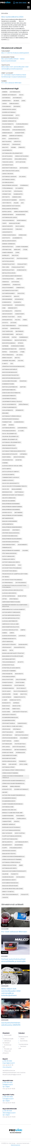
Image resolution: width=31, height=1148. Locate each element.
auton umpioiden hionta (11, 615)
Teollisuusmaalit (8, 1039)
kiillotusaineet (7, 287)
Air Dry (4, 792)
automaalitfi (7, 311)
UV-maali (5, 577)
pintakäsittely (7, 247)
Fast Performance (9, 325)
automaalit (17, 98)
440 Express (6, 697)
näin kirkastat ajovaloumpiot (13, 609)
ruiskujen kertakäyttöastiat (13, 653)
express (16, 703)
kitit (4, 138)
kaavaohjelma (7, 115)
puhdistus (16, 284)
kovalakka (20, 877)
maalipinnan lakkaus (9, 185)
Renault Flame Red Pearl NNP (12, 813)
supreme (5, 346)
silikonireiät (22, 544)
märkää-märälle (8, 824)
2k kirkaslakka (7, 182)
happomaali (19, 492)
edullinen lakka (20, 159)
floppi (4, 848)
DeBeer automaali (15, 135)
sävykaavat (6, 647)
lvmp (4, 425)
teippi (4, 223)
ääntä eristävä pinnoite (11, 393)
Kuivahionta (19, 305)
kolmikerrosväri (8, 720)
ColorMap (24, 738)
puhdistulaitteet (8, 264)
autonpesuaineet (8, 293)
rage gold (6, 706)
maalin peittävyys (9, 853)
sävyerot (15, 530)
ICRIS (23, 100)
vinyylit (19, 279)
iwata (4, 650)
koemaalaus (20, 752)
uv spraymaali (7, 582)
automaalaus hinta (9, 868)
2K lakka (22, 176)
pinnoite (22, 147)
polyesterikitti (7, 124)
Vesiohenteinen (7, 334)
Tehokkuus (16, 144)
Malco (16, 296)
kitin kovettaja (8, 665)
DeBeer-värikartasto (10, 118)
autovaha (15, 282)
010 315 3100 (21, 3)
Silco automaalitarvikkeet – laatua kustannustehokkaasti (12, 60)
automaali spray (8, 767)
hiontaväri (6, 694)
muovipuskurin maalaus (11, 378)
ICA (12, 363)
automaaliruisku (8, 428)
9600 (4, 764)
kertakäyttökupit (9, 714)
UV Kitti (5, 322)
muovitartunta (20, 340)
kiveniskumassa (8, 688)
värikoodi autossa (9, 865)
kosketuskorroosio (9, 536)
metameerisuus (7, 518)
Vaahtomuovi (7, 305)
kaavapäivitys (19, 647)
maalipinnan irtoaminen (11, 550)
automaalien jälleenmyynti (12, 153)
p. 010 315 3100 (7, 1061)
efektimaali (14, 599)
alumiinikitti (17, 238)
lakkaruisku (22, 428)
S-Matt (5, 363)
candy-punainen (22, 247)
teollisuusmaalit (8, 662)
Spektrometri (7, 674)
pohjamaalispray (8, 676)
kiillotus (21, 293)
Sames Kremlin (7, 252)
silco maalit (21, 688)
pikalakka (6, 130)
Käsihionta (19, 299)
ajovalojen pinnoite (9, 621)
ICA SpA (20, 360)
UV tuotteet (6, 191)
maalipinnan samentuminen (12, 506)
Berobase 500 (7, 492)
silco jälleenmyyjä (9, 433)
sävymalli (16, 729)
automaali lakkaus (9, 176)
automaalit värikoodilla (11, 416)
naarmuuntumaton (9, 349)
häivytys (17, 141)
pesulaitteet (22, 264)
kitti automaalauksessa (11, 830)
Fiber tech (16, 709)
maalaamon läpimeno (10, 209)
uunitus (22, 349)
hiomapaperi (20, 214)
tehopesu (23, 381)
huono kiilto (7, 512)
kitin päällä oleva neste (11, 668)
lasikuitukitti (14, 138)
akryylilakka (7, 159)
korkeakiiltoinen (17, 346)
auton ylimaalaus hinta (11, 562)
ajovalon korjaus (9, 636)
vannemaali (23, 337)
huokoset (6, 530)
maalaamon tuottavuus (11, 206)
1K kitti (22, 200)
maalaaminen (16, 489)
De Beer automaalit (21, 789)
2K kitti (20, 662)
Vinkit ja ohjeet (7, 73)
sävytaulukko (7, 732)
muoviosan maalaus (9, 372)
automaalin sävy (21, 842)
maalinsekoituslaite (9, 454)
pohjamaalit (7, 749)
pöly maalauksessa (9, 553)
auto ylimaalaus (8, 556)
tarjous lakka (7, 162)
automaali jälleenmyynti (11, 442)
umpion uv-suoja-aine (10, 624)
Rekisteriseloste (15, 1145)
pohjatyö (24, 894)
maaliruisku (6, 127)
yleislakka (13, 352)
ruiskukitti (6, 703)
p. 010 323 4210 (7, 1083)
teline (15, 694)
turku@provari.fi (8, 1099)
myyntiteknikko (20, 749)
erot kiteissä (7, 833)
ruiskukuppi (23, 644)
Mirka (4, 135)
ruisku (11, 425)
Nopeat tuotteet (8, 317)
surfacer (5, 337)
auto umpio (6, 469)
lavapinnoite (7, 150)
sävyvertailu (7, 735)
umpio (23, 630)
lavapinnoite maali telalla (12, 401)
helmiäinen (19, 845)
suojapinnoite (7, 410)
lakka (4, 103)
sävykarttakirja (8, 723)
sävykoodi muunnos (9, 738)
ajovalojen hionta (9, 593)
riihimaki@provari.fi (9, 1113)
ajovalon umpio (8, 474)
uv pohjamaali (21, 582)
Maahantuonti (23, 1037)
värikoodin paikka (9, 235)
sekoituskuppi (7, 226)
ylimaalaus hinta (8, 559)
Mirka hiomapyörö (21, 211)
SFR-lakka (6, 747)
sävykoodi (6, 729)
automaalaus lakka (9, 217)
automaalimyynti (8, 659)
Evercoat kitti (15, 700)
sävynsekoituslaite (9, 448)
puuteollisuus (22, 258)
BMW (21, 865)
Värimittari (6, 194)
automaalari (7, 744)
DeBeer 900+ (6, 100)
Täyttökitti (6, 203)
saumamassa (7, 685)
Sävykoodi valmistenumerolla (13, 780)
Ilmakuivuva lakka (9, 109)
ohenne (5, 463)
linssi (12, 633)
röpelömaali (23, 404)
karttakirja (6, 741)
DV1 (22, 203)
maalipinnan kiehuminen (10, 504)
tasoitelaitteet (8, 279)
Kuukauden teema (7, 57)
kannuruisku (19, 422)
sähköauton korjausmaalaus (13, 366)
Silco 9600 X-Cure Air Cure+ (12, 726)
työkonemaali (7, 188)
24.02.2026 (4, 929)
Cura (17, 252)
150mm (13, 147)
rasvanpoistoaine (9, 758)
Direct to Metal (8, 891)
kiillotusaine (21, 679)
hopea (14, 337)
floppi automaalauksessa (11, 836)
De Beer (16, 100)
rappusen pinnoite (8, 390)
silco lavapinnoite (9, 404)
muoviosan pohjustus (10, 375)
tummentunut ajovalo (10, 477)
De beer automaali (8, 112)
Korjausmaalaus (19, 130)
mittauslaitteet (8, 258)
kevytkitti (6, 238)
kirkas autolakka (21, 156)
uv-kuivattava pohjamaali (12, 580)
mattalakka (6, 141)
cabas (16, 741)
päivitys (18, 311)
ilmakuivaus (22, 723)
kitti (17, 115)
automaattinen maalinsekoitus (13, 451)
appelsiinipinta (7, 524)
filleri (16, 203)
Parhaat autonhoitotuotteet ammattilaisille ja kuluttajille (13, 960)
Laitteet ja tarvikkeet (7, 1042)
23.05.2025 (4, 986)
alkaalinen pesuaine (9, 381)
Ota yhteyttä (7, 1067)
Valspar (5, 874)
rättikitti (5, 197)
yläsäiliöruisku (22, 124)
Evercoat (5, 144)
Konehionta (6, 302)
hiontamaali (21, 220)
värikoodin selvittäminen (11, 859)
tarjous (19, 229)
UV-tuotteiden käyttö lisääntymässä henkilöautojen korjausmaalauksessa (13, 76)
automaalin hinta (8, 565)
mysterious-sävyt (9, 880)
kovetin (18, 460)
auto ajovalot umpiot (10, 471)
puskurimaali (7, 340)
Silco (21, 95)
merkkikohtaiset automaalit (12, 495)
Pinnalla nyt (8, 1049)
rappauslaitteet (8, 270)
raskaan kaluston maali (11, 827)
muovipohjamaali (8, 343)
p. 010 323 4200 (8, 1097)
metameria (18, 512)
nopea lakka (6, 211)
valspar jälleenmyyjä (10, 436)
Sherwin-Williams (8, 360)
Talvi (19, 317)
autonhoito (6, 296)
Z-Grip (4, 700)
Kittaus (13, 322)
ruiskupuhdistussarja (10, 419)
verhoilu (5, 282)
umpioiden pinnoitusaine (11, 602)
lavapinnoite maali (9, 398)
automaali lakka (8, 179)
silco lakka (20, 226)
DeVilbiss (17, 106)
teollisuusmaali (8, 220)
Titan (25, 249)
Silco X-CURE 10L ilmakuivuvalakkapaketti (15, 53)
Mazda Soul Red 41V (9, 810)
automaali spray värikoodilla (13, 770)
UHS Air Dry (13, 764)
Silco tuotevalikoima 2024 (12, 17)
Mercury (17, 249)
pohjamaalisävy (16, 848)
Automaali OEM (7, 807)
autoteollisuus (8, 261)
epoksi (20, 343)
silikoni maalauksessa (10, 542)
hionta (16, 821)
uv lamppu (19, 188)
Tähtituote (5, 65)
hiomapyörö (19, 133)
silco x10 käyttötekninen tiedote (14, 486)
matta (17, 358)
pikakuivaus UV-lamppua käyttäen (14, 574)
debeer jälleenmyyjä (9, 439)
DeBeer (4, 92)
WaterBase (19, 331)
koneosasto (21, 270)
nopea (4, 352)
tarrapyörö (6, 821)
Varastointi (19, 314)
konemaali (24, 185)
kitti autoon (20, 162)
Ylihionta (17, 302)
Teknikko (22, 761)
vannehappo (18, 194)
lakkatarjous (7, 229)
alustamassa (19, 685)
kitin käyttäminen (9, 671)
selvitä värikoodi (8, 498)
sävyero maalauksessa (10, 533)
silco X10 (5, 489)
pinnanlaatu (6, 547)
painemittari (6, 422)
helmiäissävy (7, 845)
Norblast (5, 255)
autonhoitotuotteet (10, 290)
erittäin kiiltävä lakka (10, 171)
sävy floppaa (20, 833)
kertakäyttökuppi (9, 644)
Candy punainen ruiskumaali (12, 804)
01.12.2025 (4, 956)
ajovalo (22, 636)
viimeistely (20, 287)
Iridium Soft (12, 308)
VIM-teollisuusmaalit (10, 894)
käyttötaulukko (19, 747)
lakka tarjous (7, 173)
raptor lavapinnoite (9, 387)
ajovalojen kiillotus (10, 630)
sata (11, 650)
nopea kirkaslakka (9, 761)
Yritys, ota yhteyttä (7, 1052)
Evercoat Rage (7, 752)
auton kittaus (7, 165)
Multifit (5, 147)
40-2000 (19, 355)
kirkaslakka (14, 103)
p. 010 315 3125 (7, 1111)
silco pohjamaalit (20, 691)
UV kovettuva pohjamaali (11, 568)
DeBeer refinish (7, 214)
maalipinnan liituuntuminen (12, 515)
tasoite (5, 897)
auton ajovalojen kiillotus (12, 590)
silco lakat (6, 691)
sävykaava (18, 191)
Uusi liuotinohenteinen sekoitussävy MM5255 (10, 1024)
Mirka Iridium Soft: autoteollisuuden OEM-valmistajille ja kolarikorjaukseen (15, 68)
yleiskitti (14, 874)
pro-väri (5, 267)
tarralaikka (21, 818)
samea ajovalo (7, 480)
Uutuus (5, 328)
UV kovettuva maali (9, 571)
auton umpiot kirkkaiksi (11, 612)
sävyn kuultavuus (9, 850)
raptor (22, 387)
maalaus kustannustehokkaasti (14, 871)
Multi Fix (23, 694)
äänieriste (19, 410)
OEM (3, 308)
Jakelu (22, 1039)
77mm (22, 352)
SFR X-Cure (23, 764)
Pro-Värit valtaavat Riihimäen (11, 83)
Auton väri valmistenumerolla (13, 795)
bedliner (5, 413)
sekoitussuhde (19, 457)
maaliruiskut (19, 127)
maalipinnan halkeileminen (11, 539)
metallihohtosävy (9, 241)
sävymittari (6, 249)
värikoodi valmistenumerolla (13, 783)
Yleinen (3, 81)
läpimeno (23, 454)
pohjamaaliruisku (9, 431)
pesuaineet (20, 815)
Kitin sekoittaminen (9, 200)
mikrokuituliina (8, 818)
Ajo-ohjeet (6, 1087)
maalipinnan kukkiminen (11, 509)
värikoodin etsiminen (10, 773)
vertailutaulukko (21, 735)
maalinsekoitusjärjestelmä (12, 656)
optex (4, 599)
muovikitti (19, 674)
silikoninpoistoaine (9, 755)
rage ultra (16, 706)
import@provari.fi (9, 1063)
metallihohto (7, 842)
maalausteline (14, 223)
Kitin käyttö (6, 789)
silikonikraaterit (8, 544)
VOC (19, 565)
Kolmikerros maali (9, 798)
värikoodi (22, 235)
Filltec (17, 320)
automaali (6, 98)
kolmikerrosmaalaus (10, 717)
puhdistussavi (7, 682)
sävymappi (20, 732)
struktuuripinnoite (9, 407)
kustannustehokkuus (10, 883)
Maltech (15, 255)
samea (4, 633)
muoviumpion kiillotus (10, 627)
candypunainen (7, 815)
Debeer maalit (7, 133)
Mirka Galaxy (7, 358)
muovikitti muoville (9, 168)
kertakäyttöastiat (20, 712)
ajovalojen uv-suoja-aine (12, 466)
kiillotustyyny (7, 679)
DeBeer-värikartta (9, 121)
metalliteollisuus (8, 273)
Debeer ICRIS (16, 197)
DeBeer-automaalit (9, 95)
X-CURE (21, 431)
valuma (25, 550)
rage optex (22, 596)
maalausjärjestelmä (10, 886)
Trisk (25, 320)
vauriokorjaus (8, 877)
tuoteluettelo (20, 744)
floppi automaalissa (9, 839)
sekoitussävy (7, 314)
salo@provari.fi (8, 1085)
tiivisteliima (20, 682)
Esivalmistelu (7, 320)
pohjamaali (6, 106)
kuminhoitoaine (8, 384)
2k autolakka (7, 156)
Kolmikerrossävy (8, 801)
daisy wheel (6, 457)
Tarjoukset (5, 51)
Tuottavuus (23, 325)
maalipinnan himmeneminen (12, 527)
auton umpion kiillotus (10, 618)
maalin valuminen (8, 501)
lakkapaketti (7, 232)
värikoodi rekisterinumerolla (13, 856)
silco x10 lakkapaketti (10, 483)
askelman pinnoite (9, 395)
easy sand (5, 709)
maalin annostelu (8, 445)
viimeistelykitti (19, 697)
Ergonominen (7, 299)
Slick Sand (6, 712)
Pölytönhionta (8, 355)
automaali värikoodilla (11, 862)
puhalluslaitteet (18, 267)
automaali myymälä (9, 369)
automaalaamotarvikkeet (12, 276)
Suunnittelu (23, 1041)
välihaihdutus (7, 460)
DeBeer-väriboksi (8, 244)
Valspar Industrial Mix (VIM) (12, 888)
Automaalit (8, 1035)
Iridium (4, 786)
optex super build (8, 596)
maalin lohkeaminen (9, 521)
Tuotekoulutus (23, 1044)
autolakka (24, 168)
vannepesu (6, 284)
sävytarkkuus (7, 641)
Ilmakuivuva (15, 328)
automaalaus (15, 92)
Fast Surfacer (7, 331)
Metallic (19, 334)
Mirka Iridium (15, 786)
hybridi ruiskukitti (9, 638)
